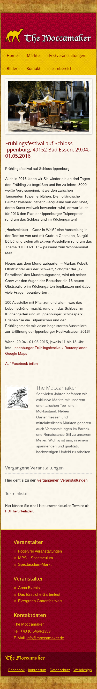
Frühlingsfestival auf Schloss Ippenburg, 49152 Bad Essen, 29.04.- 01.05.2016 (48, 149)
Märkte (33, 55)
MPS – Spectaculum (35, 558)
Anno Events (29, 587)
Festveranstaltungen (67, 55)
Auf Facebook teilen (21, 363)
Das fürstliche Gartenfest (39, 594)
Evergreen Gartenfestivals (40, 601)
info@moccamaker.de (45, 638)
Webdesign (82, 670)
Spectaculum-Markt (34, 564)
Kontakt (33, 68)
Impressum (37, 670)
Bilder (12, 68)
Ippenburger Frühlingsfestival (37, 348)
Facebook (16, 670)
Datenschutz (60, 670)
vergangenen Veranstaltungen (62, 480)
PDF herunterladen (19, 511)
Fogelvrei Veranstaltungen (40, 551)
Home (12, 55)
